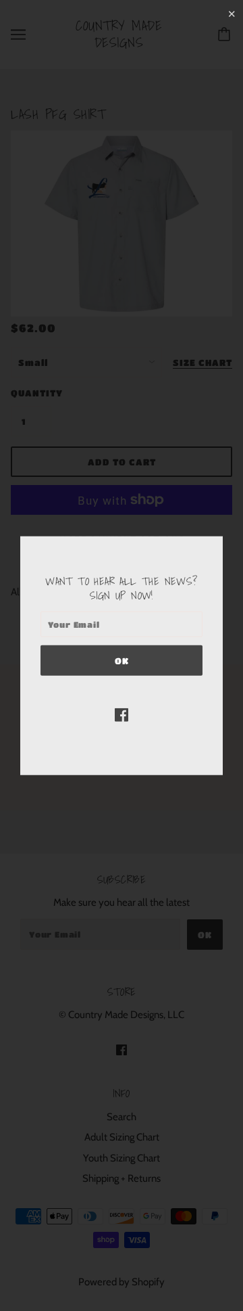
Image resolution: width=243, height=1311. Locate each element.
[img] (121, 715)
